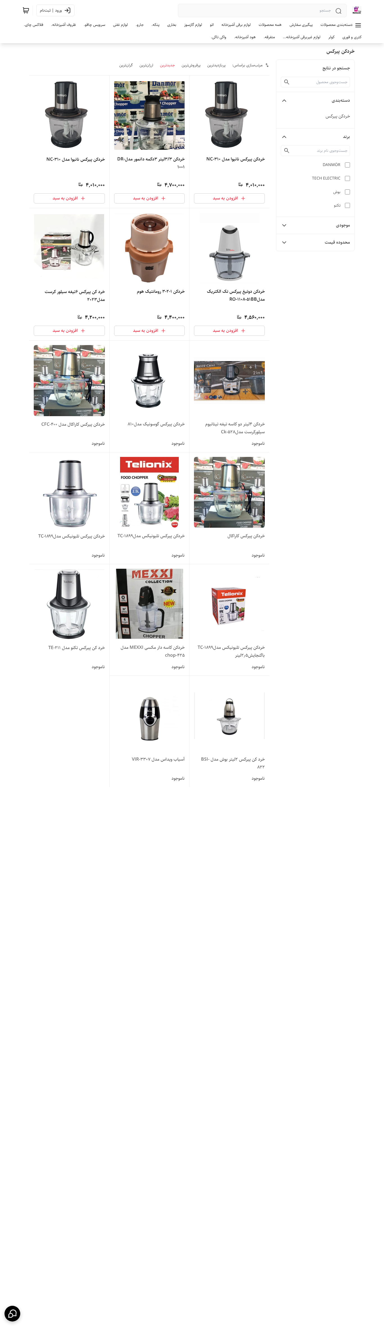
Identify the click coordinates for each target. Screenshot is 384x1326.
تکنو (337, 205)
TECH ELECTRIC (326, 178)
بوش (336, 192)
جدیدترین (167, 65)
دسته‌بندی (341, 100)
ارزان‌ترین (146, 65)
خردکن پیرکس (338, 116)
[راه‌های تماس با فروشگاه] (12, 1314)
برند (346, 136)
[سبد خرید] (25, 10)
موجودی (343, 225)
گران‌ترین (126, 65)
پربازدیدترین (216, 65)
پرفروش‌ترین (191, 65)
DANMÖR (331, 165)
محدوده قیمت (337, 242)
